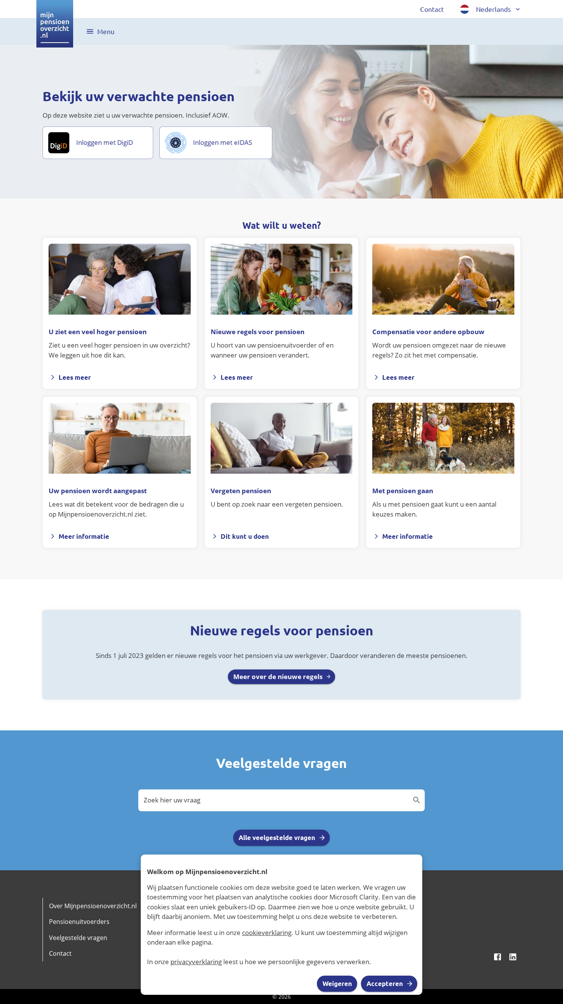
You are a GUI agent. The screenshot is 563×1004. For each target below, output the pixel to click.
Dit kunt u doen (245, 536)
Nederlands (493, 9)
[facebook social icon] (497, 957)
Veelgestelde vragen (78, 937)
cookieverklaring (266, 932)
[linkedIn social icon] (512, 957)
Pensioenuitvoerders (79, 921)
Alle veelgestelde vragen (277, 837)
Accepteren (385, 983)
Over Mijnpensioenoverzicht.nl (93, 906)
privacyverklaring (196, 961)
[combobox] (276, 800)
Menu (106, 31)
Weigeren (337, 983)
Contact (432, 9)
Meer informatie (84, 536)
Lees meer (75, 377)
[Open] (416, 800)
